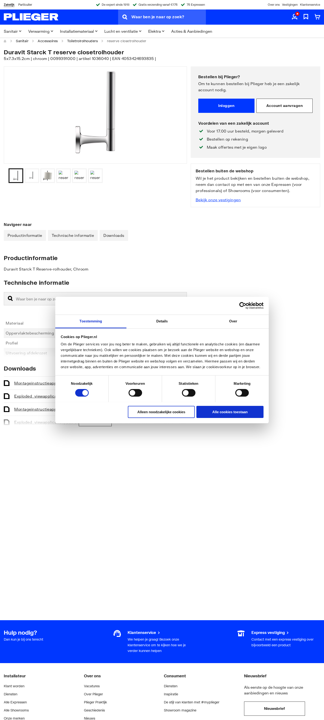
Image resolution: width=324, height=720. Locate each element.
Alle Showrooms (16, 710)
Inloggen (226, 105)
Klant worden (14, 686)
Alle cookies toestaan (230, 412)
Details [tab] (162, 321)
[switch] (135, 393)
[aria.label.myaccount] (294, 17)
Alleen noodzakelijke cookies (161, 412)
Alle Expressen (15, 702)
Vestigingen (290, 4)
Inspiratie (171, 694)
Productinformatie (25, 235)
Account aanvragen (284, 105)
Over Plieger (93, 694)
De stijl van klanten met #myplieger (191, 702)
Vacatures (92, 686)
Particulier (25, 4)
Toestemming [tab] (90, 321)
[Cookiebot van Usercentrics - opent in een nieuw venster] (243, 305)
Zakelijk (9, 4)
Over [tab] (233, 321)
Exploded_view (50, 396)
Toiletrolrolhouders (82, 41)
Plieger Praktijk (95, 702)
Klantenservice (310, 4)
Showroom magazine (180, 710)
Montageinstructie (54, 383)
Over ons (274, 4)
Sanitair (22, 41)
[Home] (5, 41)
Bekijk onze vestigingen (218, 199)
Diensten (10, 694)
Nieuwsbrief (274, 708)
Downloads (113, 235)
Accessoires (48, 41)
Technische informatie (73, 235)
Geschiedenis (94, 710)
